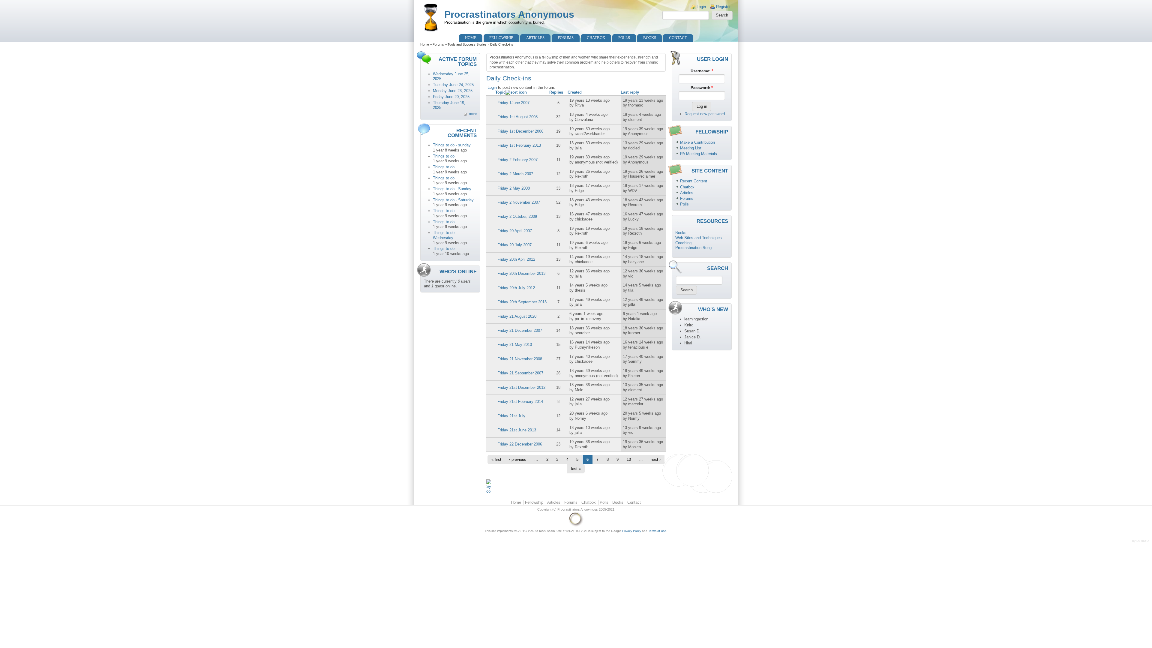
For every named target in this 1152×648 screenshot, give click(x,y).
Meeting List (690, 148)
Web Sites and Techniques (698, 238)
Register (723, 6)
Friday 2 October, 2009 (517, 216)
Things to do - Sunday (452, 189)
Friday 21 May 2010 (514, 344)
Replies (556, 92)
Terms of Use (657, 530)
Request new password (705, 114)
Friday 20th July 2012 (516, 288)
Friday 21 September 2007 (520, 373)
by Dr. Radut (1140, 540)
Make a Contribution (697, 142)
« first (496, 459)
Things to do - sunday (452, 145)
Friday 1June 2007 (513, 102)
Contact (678, 37)
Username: (702, 71)
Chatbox (596, 37)
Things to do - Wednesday (445, 235)
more (473, 114)
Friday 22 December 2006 (519, 444)
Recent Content (693, 181)
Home (470, 37)
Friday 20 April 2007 (514, 231)
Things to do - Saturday (453, 200)
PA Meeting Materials (698, 154)
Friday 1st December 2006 (520, 131)
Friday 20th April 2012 (516, 259)
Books (649, 37)
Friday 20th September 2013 (522, 302)
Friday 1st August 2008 (517, 117)
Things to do (443, 156)
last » (576, 468)
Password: (702, 88)
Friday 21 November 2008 (519, 359)
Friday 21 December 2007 (519, 330)
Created (575, 92)
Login (701, 6)
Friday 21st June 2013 (516, 430)
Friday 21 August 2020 (516, 316)
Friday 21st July (511, 416)
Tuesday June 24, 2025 (453, 84)
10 (629, 459)
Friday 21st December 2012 (521, 387)
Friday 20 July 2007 (514, 245)
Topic (500, 92)
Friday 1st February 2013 (519, 145)
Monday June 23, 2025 (452, 90)
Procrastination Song (693, 247)
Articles (535, 37)
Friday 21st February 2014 (520, 401)
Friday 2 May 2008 (513, 188)
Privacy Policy (631, 530)
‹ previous (517, 459)
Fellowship (501, 37)
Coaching (683, 243)
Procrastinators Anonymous (509, 14)
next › (656, 459)
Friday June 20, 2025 (451, 96)
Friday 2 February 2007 (517, 160)
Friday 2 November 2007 (518, 202)
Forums (566, 37)
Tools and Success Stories (467, 44)
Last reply (630, 92)
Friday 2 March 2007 (515, 174)
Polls (624, 37)
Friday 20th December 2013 (521, 273)
